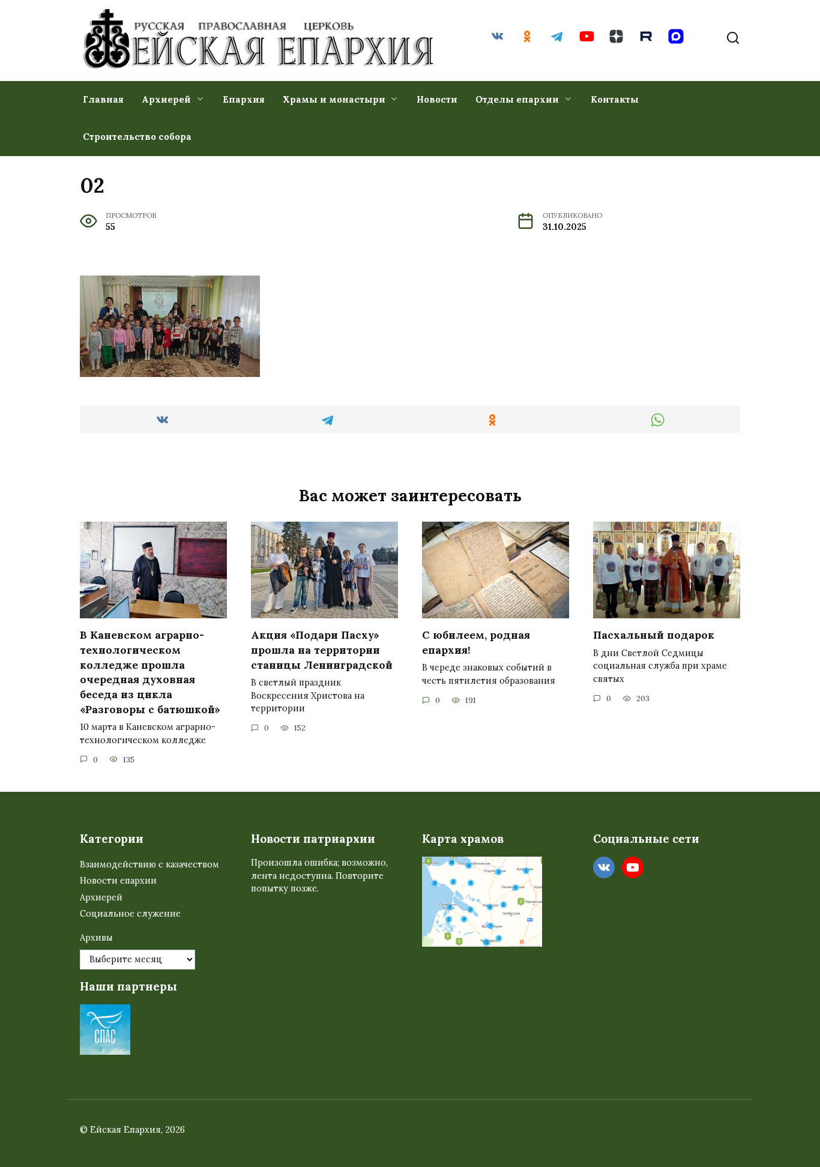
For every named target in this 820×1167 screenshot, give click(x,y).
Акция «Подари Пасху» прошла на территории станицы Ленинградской (322, 649)
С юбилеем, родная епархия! (476, 642)
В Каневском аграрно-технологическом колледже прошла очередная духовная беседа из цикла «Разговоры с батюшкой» (150, 672)
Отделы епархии (517, 99)
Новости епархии (118, 880)
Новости (437, 99)
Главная (103, 99)
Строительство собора (137, 136)
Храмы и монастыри (334, 99)
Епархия (244, 99)
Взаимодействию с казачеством (149, 864)
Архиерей (166, 99)
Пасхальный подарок (653, 635)
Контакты (615, 99)
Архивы (96, 937)
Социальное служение (130, 913)
